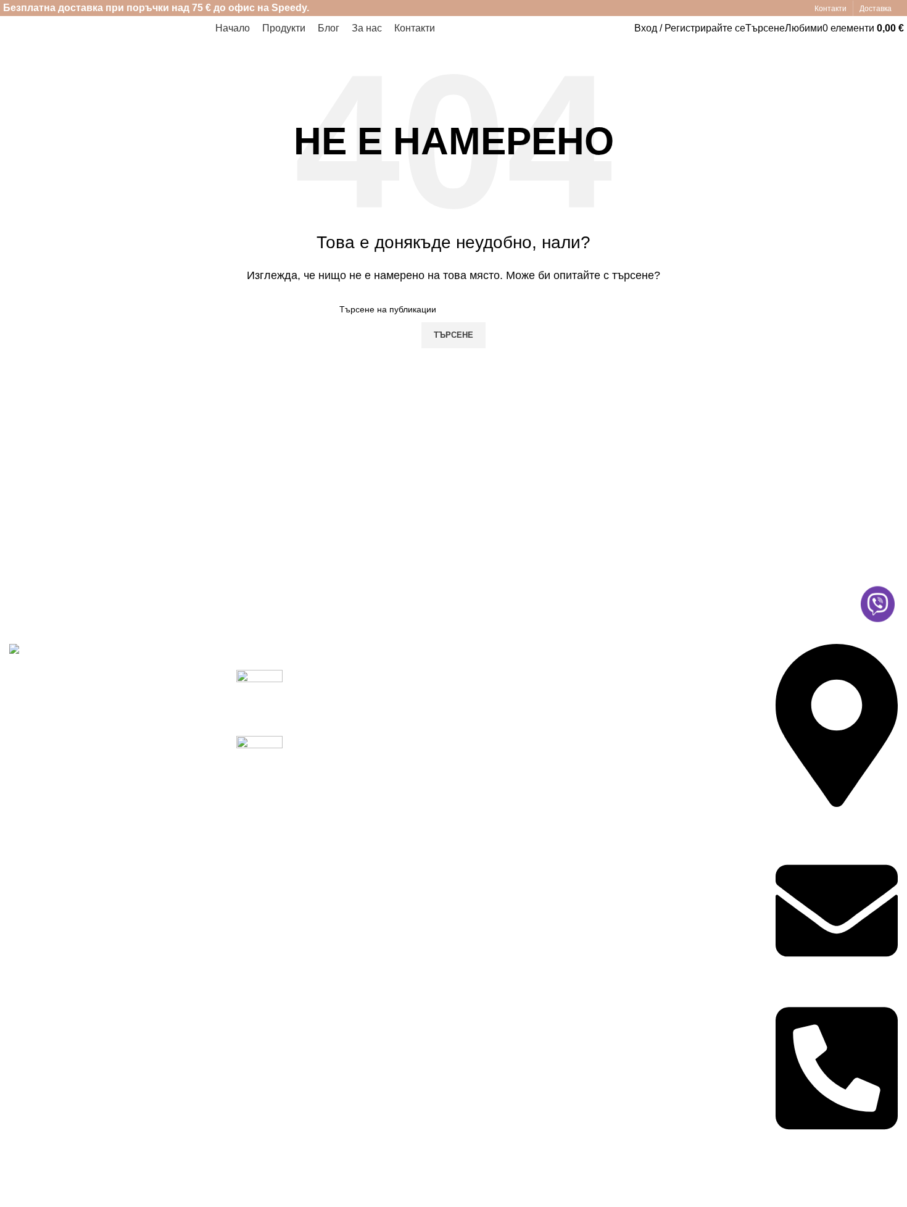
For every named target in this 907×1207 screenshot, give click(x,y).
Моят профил (493, 676)
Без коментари (389, 761)
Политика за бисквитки (666, 700)
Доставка (484, 700)
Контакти (483, 746)
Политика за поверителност (677, 676)
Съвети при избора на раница (360, 742)
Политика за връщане (664, 782)
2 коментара (384, 709)
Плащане (484, 722)
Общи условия (647, 722)
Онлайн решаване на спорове (663, 753)
